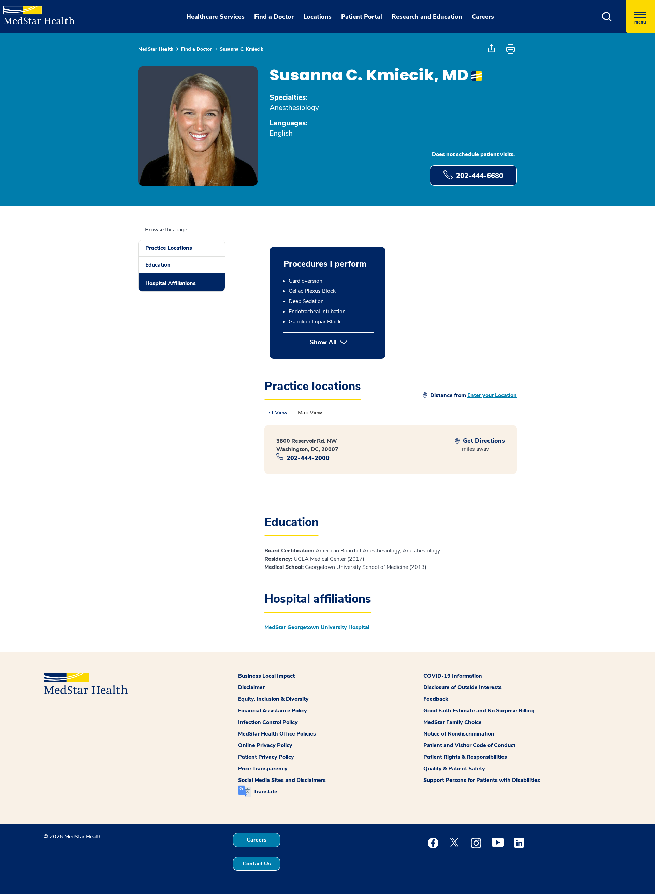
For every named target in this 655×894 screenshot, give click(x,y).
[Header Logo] (35, 12)
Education (158, 265)
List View (276, 412)
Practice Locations (168, 248)
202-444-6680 (479, 175)
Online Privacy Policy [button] (265, 745)
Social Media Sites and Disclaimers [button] (282, 780)
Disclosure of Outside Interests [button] (462, 687)
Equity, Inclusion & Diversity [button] (273, 699)
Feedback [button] (435, 699)
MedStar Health (155, 49)
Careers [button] (483, 17)
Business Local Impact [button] (266, 676)
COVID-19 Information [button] (452, 676)
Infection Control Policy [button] (268, 722)
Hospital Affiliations (170, 283)
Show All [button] (342, 342)
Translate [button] (265, 791)
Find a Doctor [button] (274, 17)
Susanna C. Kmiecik (241, 49)
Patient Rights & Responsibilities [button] (465, 757)
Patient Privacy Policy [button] (266, 757)
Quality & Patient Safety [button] (454, 768)
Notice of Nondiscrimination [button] (458, 734)
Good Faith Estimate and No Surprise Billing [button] (479, 710)
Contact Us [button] (257, 863)
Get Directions (483, 441)
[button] (607, 16)
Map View (310, 412)
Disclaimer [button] (251, 687)
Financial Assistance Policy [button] (272, 710)
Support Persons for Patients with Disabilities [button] (481, 780)
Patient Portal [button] (361, 17)
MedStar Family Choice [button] (452, 722)
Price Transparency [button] (263, 768)
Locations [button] (317, 17)
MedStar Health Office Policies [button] (277, 734)
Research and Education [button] (427, 17)
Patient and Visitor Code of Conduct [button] (469, 745)
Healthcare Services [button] (215, 17)
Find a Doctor (196, 49)
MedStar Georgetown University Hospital (316, 627)
